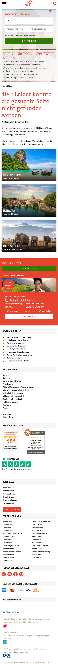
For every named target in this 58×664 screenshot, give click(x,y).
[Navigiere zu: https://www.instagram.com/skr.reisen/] (4, 574)
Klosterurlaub (8, 539)
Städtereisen (8, 531)
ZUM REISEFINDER (11, 509)
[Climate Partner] (11, 612)
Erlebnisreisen (37, 527)
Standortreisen (38, 524)
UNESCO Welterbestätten (42, 522)
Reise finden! (29, 41)
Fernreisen (7, 527)
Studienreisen (8, 524)
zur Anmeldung (29, 268)
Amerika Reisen (9, 493)
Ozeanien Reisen (10, 500)
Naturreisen (7, 542)
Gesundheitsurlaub (39, 534)
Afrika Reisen (8, 490)
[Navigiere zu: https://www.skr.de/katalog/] (29, 285)
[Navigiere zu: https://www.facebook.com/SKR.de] (15, 574)
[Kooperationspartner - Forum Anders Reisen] (4, 642)
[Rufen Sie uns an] (54, 3)
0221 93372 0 (22, 300)
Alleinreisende (8, 548)
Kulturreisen (36, 557)
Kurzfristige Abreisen (11, 546)
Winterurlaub (37, 554)
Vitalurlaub (36, 536)
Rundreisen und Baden (12, 551)
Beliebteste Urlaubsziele (12, 534)
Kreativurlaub (8, 536)
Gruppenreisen (37, 542)
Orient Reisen (8, 497)
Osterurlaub (7, 560)
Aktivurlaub (36, 531)
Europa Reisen (9, 503)
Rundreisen (7, 522)
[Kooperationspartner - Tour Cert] (5, 625)
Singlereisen (36, 539)
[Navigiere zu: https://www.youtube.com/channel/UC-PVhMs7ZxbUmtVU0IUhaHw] (9, 574)
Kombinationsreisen (40, 546)
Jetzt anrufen (29, 316)
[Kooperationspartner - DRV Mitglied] (7, 655)
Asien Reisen (8, 487)
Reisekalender (8, 554)
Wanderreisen (8, 557)
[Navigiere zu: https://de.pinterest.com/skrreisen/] (21, 574)
